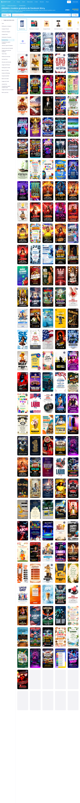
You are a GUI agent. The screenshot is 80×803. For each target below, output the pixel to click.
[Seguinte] (78, 24)
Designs (4, 15)
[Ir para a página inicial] (5, 2)
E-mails (9, 15)
